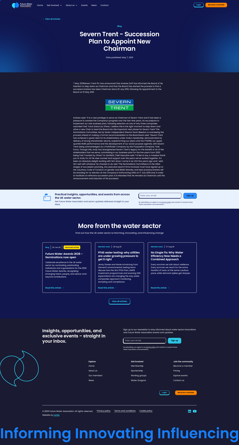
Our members (95, 375)
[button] (54, 5)
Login (198, 5)
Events (84, 5)
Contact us (178, 380)
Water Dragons (138, 380)
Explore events (180, 375)
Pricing (176, 370)
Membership (137, 366)
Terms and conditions (125, 410)
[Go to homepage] (22, 5)
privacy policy (166, 202)
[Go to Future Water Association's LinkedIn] (189, 411)
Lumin (56, 415)
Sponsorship (137, 370)
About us (93, 370)
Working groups (138, 375)
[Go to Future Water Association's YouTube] (195, 411)
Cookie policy (145, 410)
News (94, 5)
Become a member (216, 5)
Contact (105, 5)
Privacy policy (103, 410)
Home (40, 5)
